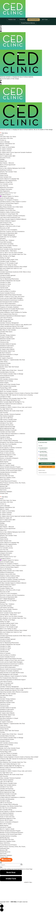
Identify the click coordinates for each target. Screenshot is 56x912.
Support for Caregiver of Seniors (9, 200)
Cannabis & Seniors (5, 194)
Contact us (3, 140)
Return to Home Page (26, 869)
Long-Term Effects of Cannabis (8, 389)
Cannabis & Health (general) (7, 275)
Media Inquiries (4, 461)
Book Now (10, 872)
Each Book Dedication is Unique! (9, 354)
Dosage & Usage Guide (6, 337)
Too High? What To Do (6, 409)
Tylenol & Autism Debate (7, 451)
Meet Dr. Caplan (4, 145)
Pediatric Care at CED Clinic (8, 210)
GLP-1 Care (45, 19)
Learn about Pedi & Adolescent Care (10, 217)
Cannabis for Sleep (5, 282)
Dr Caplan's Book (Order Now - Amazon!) (11, 370)
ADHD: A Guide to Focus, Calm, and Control (12, 296)
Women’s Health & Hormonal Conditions (11, 305)
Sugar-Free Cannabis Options (8, 421)
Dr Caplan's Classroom (6, 358)
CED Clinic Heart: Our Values (8, 136)
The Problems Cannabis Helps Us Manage (11, 374)
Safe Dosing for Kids (5, 222)
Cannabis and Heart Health (7, 432)
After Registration (5, 191)
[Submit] (21, 864)
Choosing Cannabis (5, 277)
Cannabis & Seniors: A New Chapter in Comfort (13, 201)
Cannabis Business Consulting (8, 472)
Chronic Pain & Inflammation (8, 303)
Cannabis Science (5, 377)
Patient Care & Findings (6, 381)
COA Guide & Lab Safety (6, 243)
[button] (28, 81)
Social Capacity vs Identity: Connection (11, 447)
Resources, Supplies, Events (7, 477)
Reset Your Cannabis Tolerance (8, 391)
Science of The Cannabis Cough (9, 263)
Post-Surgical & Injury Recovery (8, 314)
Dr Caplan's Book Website (7, 349)
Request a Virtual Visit (6, 182)
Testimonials (3, 173)
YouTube (2, 368)
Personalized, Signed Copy (7, 351)
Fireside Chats (4, 493)
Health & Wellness (5, 273)
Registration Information (6, 187)
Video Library (3, 361)
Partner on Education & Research (9, 458)
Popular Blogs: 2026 (5, 388)
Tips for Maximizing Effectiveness (9, 279)
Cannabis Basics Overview (7, 372)
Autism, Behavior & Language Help (9, 178)
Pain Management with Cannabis (9, 310)
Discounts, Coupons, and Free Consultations (12, 231)
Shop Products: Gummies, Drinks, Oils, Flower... (13, 482)
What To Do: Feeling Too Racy (8, 265)
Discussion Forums (5, 157)
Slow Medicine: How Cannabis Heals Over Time (13, 254)
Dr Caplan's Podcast (5, 150)
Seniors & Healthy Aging (6, 198)
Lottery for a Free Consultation (8, 229)
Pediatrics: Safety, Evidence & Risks (10, 212)
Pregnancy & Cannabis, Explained (9, 307)
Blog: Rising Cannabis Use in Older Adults (11, 207)
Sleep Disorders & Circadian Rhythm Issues (12, 309)
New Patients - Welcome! (7, 163)
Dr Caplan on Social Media (7, 147)
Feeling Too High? (5, 258)
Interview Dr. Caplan (5, 463)
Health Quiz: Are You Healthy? (8, 236)
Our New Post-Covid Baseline (8, 444)
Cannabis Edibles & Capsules (8, 344)
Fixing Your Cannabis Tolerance (8, 245)
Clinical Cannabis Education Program (10, 467)
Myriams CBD (4, 486)
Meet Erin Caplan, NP (6, 154)
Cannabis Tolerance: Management (9, 323)
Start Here (3, 333)
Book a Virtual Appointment (7, 164)
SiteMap (2, 159)
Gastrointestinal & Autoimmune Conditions (11, 300)
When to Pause (4, 270)
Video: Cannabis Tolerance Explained (10, 414)
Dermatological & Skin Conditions (9, 301)
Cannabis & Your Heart (6, 423)
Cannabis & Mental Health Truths (9, 259)
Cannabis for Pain (5, 286)
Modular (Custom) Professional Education (11, 468)
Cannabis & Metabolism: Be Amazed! (10, 280)
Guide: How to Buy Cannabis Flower (10, 384)
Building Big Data (4, 474)
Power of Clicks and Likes (7, 453)
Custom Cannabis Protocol (7, 293)
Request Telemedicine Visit (7, 143)
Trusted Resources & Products (8, 481)
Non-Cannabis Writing (6, 446)
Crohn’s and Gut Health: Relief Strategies (11, 298)
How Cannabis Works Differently (9, 440)
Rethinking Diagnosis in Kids (8, 454)
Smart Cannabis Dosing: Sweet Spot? (10, 249)
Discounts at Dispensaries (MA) (8, 233)
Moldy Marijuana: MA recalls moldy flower (11, 410)
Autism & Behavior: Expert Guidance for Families (13, 312)
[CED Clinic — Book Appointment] (28, 9)
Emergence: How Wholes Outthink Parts (11, 442)
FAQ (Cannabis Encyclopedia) (8, 386)
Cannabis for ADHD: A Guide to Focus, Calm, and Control (16, 407)
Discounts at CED (5, 228)
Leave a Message (5, 142)
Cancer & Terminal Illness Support (9, 203)
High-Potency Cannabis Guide (8, 419)
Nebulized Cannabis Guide (7, 338)
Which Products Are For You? (8, 193)
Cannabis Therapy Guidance (8, 335)
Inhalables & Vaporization (7, 345)
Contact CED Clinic (47, 466)
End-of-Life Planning (5, 205)
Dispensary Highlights (6, 491)
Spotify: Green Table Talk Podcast (9, 367)
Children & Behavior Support (8, 221)
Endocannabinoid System (7, 375)
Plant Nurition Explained (6, 416)
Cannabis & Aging (5, 437)
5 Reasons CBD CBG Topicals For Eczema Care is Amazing (16, 395)
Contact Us (22, 19)
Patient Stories (4, 175)
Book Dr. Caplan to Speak (7, 465)
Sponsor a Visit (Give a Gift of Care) (10, 226)
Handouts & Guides (5, 363)
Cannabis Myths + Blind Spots (8, 251)
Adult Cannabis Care (5, 177)
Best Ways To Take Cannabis (8, 330)
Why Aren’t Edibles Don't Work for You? (11, 268)
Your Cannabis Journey (6, 184)
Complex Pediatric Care (6, 224)
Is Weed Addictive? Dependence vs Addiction (12, 433)
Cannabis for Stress (5, 284)
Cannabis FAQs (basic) (6, 331)
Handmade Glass (4, 484)
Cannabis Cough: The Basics (8, 261)
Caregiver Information (6, 189)
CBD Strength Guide (5, 321)
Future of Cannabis (5, 289)
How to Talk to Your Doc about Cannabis (11, 252)
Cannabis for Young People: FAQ (9, 214)
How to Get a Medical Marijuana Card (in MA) (12, 168)
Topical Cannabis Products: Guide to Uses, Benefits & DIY (16, 324)
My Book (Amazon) (5, 352)
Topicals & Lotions (5, 340)
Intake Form (3, 166)
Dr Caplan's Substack (6, 149)
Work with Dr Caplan (5, 460)
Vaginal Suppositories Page (7, 426)
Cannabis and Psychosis (6, 425)
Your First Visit (4, 186)
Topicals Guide (4, 287)
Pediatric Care (12, 19)
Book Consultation (33, 19)
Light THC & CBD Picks (6, 417)
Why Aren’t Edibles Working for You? (10, 400)
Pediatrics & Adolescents (7, 208)
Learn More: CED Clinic (6, 138)
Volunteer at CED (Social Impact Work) (11, 470)
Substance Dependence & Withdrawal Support (13, 316)
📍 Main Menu (4, 133)
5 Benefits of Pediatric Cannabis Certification (12, 215)
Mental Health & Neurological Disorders (11, 294)
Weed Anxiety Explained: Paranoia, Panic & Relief (13, 266)
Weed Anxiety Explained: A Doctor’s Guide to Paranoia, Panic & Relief (19, 393)
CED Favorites (4, 412)
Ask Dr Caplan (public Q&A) (7, 156)
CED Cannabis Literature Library (9, 379)
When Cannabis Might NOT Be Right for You (12, 402)
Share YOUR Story (5, 479)
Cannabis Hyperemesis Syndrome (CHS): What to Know (15, 272)
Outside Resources (5, 488)
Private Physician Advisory (28, 23)
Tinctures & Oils (4, 342)
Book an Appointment (47, 463)
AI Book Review (4, 365)
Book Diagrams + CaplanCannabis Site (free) (12, 359)
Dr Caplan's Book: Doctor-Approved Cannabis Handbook (16, 152)
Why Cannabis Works (6, 247)
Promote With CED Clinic (7, 475)
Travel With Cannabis (6, 242)
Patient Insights (4, 382)
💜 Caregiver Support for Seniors (9, 196)
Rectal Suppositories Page (7, 428)
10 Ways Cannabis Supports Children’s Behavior (13, 219)
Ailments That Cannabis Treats (8, 171)
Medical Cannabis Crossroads (8, 430)
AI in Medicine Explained (6, 449)
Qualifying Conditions (6, 170)
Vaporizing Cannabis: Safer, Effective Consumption (14, 328)
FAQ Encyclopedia (5, 356)
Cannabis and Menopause (7, 435)
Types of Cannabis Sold (6, 319)
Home (1, 135)
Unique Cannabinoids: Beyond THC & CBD (11, 326)
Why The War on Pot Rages (7, 256)
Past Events (3, 490)
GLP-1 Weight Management (7, 235)
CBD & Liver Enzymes (6, 439)
